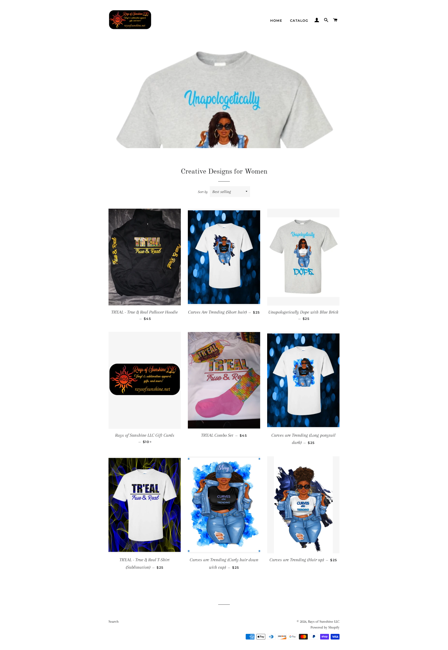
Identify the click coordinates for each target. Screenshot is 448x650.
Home (276, 20)
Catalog (299, 20)
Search (113, 621)
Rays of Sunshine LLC (324, 621)
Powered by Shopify (325, 627)
